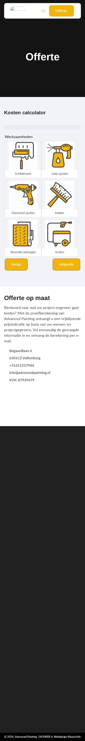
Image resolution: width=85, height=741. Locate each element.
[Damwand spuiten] (23, 194)
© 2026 (9, 737)
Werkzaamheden (19, 137)
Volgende (66, 264)
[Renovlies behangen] (23, 234)
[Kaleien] (59, 194)
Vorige (16, 264)
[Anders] (59, 234)
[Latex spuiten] (59, 155)
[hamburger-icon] (43, 11)
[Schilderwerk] (23, 155)
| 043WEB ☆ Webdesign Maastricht (59, 737)
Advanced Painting (26, 737)
